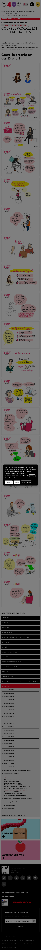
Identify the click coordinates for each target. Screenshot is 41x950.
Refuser (17, 482)
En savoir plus (26, 482)
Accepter (9, 482)
